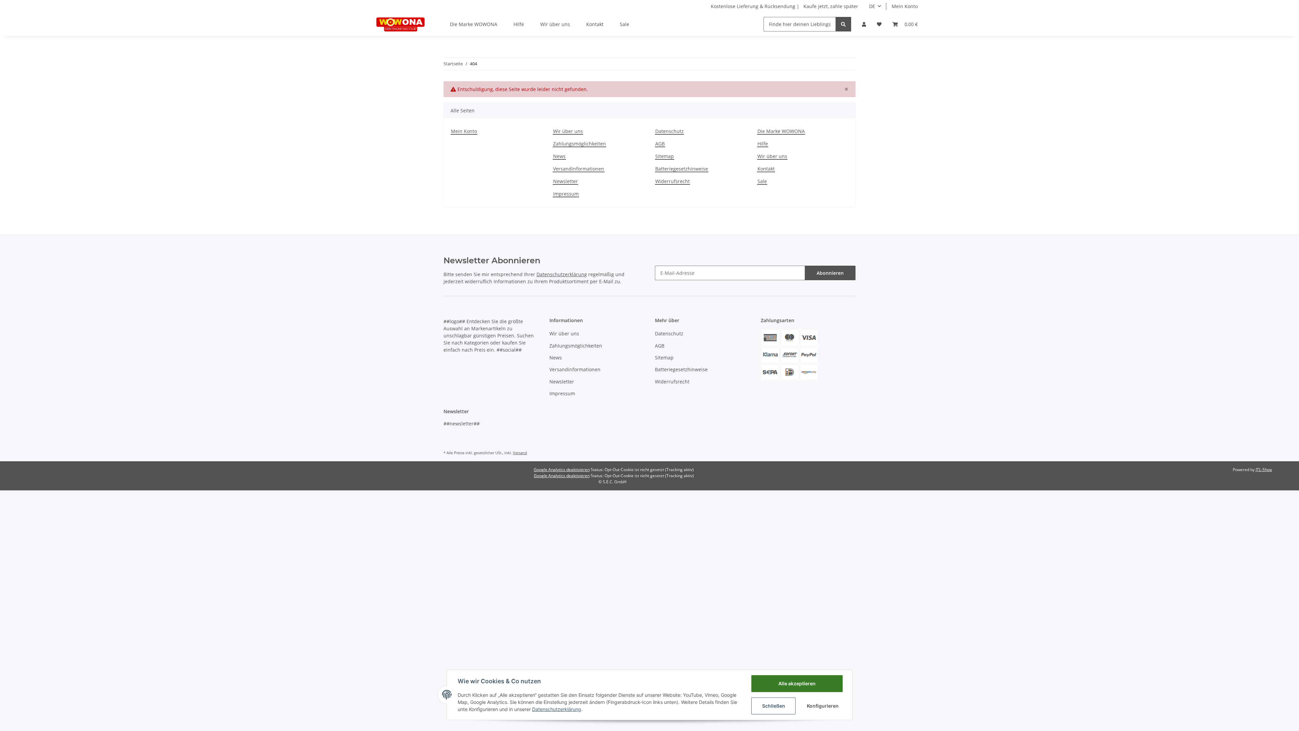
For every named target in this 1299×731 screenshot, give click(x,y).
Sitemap (664, 156)
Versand (520, 452)
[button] (864, 24)
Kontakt (594, 24)
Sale (624, 24)
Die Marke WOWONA (473, 24)
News (559, 156)
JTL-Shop (1264, 469)
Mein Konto (905, 6)
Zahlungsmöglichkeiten (579, 143)
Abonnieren (830, 273)
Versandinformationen (578, 168)
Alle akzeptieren (797, 683)
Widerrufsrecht (672, 181)
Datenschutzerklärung (562, 274)
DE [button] (872, 6)
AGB (660, 143)
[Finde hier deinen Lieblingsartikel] (843, 24)
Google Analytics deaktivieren (562, 469)
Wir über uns (555, 24)
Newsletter (565, 181)
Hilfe (519, 24)
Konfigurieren (823, 706)
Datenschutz (669, 131)
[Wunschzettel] (879, 24)
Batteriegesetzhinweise (681, 168)
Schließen (773, 706)
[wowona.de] (401, 24)
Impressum (566, 194)
